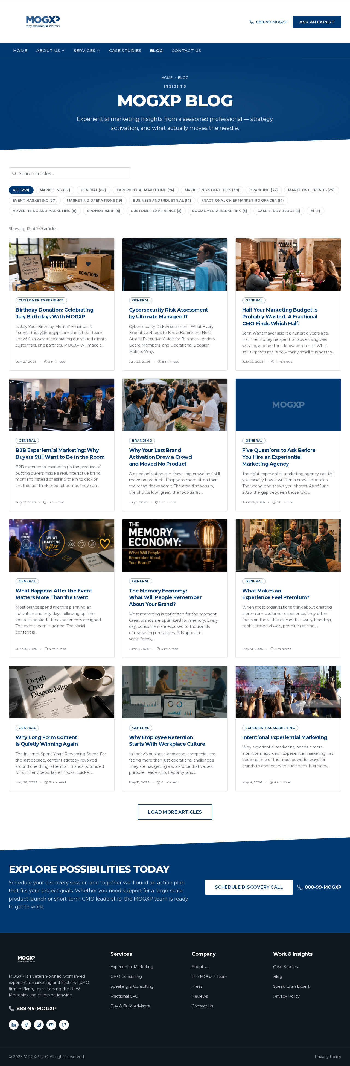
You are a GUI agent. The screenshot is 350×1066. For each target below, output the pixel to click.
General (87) (93, 190)
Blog (156, 50)
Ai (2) (315, 211)
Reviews (200, 996)
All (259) (21, 190)
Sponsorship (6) (104, 211)
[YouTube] (51, 1025)
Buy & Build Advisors (130, 1006)
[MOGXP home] (43, 22)
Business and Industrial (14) (162, 200)
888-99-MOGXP (271, 21)
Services (84, 50)
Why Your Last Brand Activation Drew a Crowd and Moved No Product (160, 457)
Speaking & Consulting (132, 986)
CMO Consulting (126, 976)
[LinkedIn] (14, 1025)
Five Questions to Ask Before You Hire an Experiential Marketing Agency (278, 457)
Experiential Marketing (131, 966)
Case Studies (125, 50)
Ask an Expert (317, 21)
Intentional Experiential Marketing (284, 737)
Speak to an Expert (291, 986)
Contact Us (186, 50)
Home (20, 50)
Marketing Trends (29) (311, 190)
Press (197, 986)
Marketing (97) (55, 190)
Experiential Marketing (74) (145, 190)
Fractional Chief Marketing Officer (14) (243, 200)
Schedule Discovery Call (249, 887)
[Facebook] (26, 1025)
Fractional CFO (124, 996)
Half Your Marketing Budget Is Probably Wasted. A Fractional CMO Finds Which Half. (279, 317)
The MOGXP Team (209, 976)
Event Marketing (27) (35, 200)
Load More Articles (175, 812)
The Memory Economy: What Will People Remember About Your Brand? (165, 598)
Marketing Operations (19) (94, 200)
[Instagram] (39, 1025)
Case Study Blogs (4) (279, 211)
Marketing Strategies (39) (212, 190)
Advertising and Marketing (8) (45, 211)
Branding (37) (264, 190)
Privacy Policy (286, 996)
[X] (64, 1025)
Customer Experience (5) (156, 211)
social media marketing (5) (219, 211)
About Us (48, 50)
